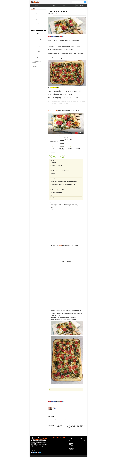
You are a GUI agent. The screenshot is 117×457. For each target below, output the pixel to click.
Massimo (49, 13)
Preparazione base (71, 448)
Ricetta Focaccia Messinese (37, 63)
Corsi (77, 5)
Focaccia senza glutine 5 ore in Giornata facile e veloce (71, 426)
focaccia (66, 44)
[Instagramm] (35, 452)
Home (33, 4)
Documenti (82, 5)
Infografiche (43, 4)
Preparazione (35, 66)
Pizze (38, 46)
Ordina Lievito (64, 5)
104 (40, 46)
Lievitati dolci (71, 445)
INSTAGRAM (55, 110)
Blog (54, 5)
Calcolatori (49, 4)
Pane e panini (71, 443)
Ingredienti (34, 65)
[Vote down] (49, 15)
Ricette (36, 5)
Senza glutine (71, 449)
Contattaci (72, 4)
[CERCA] (85, 2)
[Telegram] (40, 452)
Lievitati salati (71, 444)
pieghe (60, 245)
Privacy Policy (79, 440)
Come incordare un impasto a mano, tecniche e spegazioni (41, 55)
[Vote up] (51, 15)
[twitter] (33, 452)
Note (34, 67)
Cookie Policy (83, 440)
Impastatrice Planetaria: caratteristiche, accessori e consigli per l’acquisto (40, 17)
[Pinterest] (38, 452)
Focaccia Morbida (51, 425)
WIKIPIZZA (59, 4)
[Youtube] (36, 452)
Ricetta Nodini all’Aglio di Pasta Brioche (81, 426)
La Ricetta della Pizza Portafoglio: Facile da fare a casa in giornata (41, 33)
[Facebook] (32, 452)
